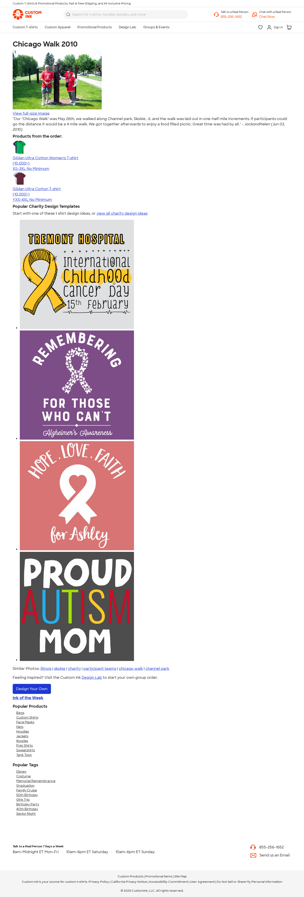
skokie (59, 668)
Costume (23, 776)
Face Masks (25, 722)
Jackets (22, 736)
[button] (275, 16)
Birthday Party (27, 804)
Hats (19, 727)
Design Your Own (31, 689)
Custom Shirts (27, 718)
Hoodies (22, 732)
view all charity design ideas (122, 213)
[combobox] (125, 14)
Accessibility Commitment (168, 882)
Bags (20, 713)
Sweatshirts (25, 750)
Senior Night (26, 814)
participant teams (99, 668)
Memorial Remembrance (35, 781)
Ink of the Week (28, 698)
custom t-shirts (76, 882)
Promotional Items (158, 876)
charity (74, 668)
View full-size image (31, 113)
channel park (157, 668)
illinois (46, 668)
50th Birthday (27, 795)
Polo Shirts (24, 746)
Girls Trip (23, 800)
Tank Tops (24, 755)
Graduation (25, 786)
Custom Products (130, 876)
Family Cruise (26, 790)
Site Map (180, 876)
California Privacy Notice (129, 882)
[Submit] (68, 14)
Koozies (22, 741)
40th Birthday (27, 809)
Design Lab (92, 677)
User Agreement (202, 882)
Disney (21, 772)
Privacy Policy (99, 882)
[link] (27, 14)
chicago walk (131, 668)
